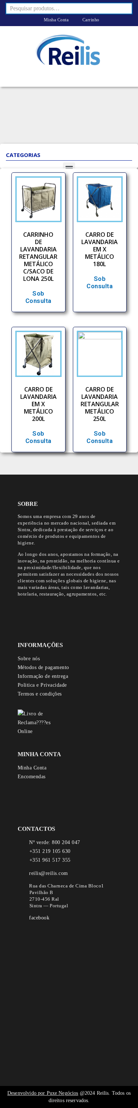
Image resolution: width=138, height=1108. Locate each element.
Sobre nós (29, 658)
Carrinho (90, 19)
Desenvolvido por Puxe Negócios (42, 1093)
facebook (39, 918)
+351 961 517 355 (50, 860)
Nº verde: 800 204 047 (54, 842)
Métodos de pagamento (43, 667)
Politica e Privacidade (42, 685)
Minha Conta (55, 19)
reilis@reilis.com (48, 873)
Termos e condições (40, 694)
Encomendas (32, 776)
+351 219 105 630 (50, 851)
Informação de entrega (43, 676)
